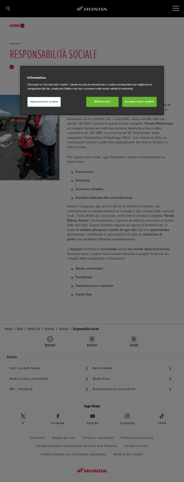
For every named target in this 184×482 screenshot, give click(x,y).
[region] (92, 90)
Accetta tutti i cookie (139, 101)
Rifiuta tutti (102, 101)
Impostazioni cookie (44, 101)
